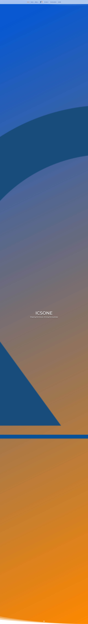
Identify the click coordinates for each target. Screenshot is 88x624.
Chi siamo (46, 2)
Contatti (59, 2)
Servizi (32, 2)
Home (28, 2)
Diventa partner (53, 2)
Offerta (36, 2)
